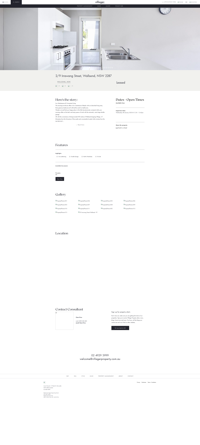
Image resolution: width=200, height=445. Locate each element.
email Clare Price (81, 323)
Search (17, 2)
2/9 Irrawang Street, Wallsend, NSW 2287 (83, 76)
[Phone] (180, 2)
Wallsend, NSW (64, 82)
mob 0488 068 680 (81, 321)
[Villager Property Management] (104, 2)
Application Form (170, 2)
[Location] (193, 2)
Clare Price (79, 317)
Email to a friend (122, 128)
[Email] (186, 2)
